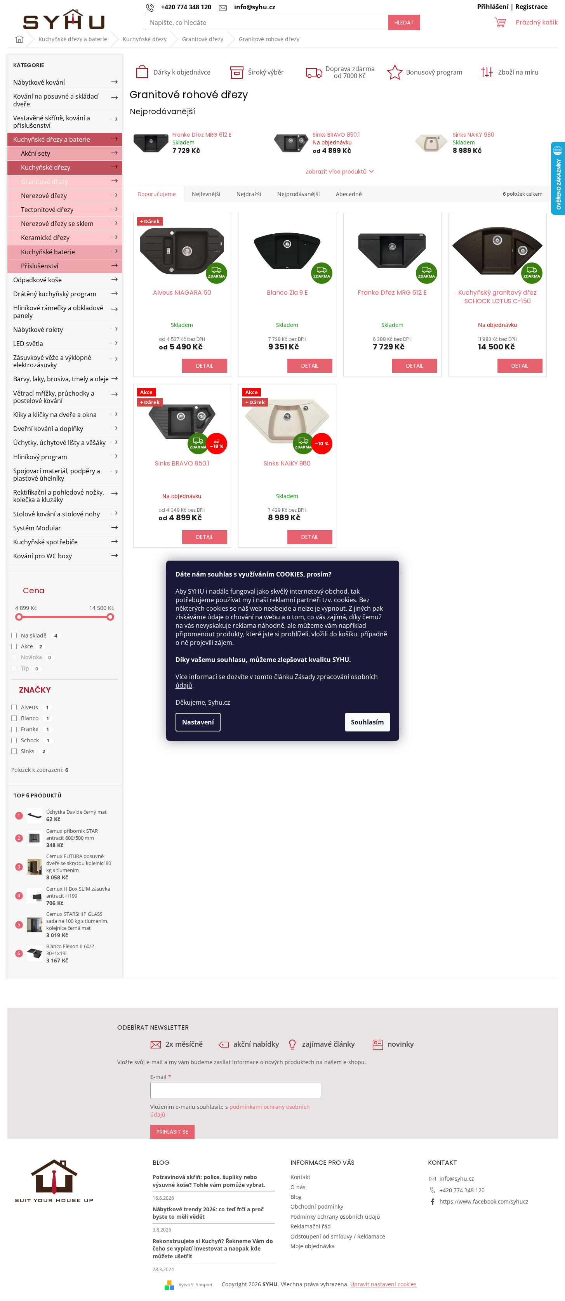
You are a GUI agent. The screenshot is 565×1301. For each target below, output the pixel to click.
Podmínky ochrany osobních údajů (335, 1216)
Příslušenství (39, 266)
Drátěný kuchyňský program (54, 294)
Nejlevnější (206, 194)
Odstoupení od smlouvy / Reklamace (337, 1236)
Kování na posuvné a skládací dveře (56, 100)
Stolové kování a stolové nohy (56, 514)
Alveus (35, 707)
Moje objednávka (312, 1246)
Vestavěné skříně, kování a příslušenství (51, 122)
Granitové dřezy (44, 181)
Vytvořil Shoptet (195, 1284)
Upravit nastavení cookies (383, 1284)
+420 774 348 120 (462, 1190)
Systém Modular (37, 528)
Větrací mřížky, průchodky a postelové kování (53, 397)
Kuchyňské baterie (48, 252)
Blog (296, 1196)
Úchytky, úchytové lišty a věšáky (59, 442)
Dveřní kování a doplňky (48, 428)
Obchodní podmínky (316, 1206)
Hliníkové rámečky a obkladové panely (58, 312)
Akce (31, 646)
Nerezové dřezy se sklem (57, 223)
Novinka (36, 657)
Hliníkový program (40, 457)
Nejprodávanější (298, 194)
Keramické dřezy (45, 237)
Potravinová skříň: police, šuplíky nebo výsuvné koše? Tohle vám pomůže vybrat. (209, 1180)
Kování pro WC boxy (42, 556)
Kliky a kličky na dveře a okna (55, 414)
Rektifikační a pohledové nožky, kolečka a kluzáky (58, 496)
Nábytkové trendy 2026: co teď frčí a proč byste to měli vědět (208, 1212)
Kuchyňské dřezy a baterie (51, 139)
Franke (35, 729)
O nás (298, 1187)
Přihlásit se (172, 1132)
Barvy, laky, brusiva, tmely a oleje (61, 379)
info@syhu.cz (457, 1178)
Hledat (404, 22)
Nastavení (198, 722)
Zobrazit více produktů (336, 171)
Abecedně (349, 194)
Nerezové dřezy (44, 195)
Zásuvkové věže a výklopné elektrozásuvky (52, 361)
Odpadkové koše (37, 280)
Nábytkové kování (39, 82)
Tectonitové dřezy (47, 209)
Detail (204, 366)
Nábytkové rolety (38, 329)
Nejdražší (248, 194)
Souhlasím (367, 722)
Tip (29, 668)
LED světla (28, 343)
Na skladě (39, 635)
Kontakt (300, 1177)
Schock (35, 740)
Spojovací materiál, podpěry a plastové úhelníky (56, 475)
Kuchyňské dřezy (45, 167)
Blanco (35, 718)
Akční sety (35, 153)
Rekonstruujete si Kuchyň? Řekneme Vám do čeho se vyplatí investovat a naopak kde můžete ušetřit (213, 1248)
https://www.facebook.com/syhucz (484, 1201)
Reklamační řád (310, 1226)
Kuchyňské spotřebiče (45, 542)
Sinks (33, 751)
